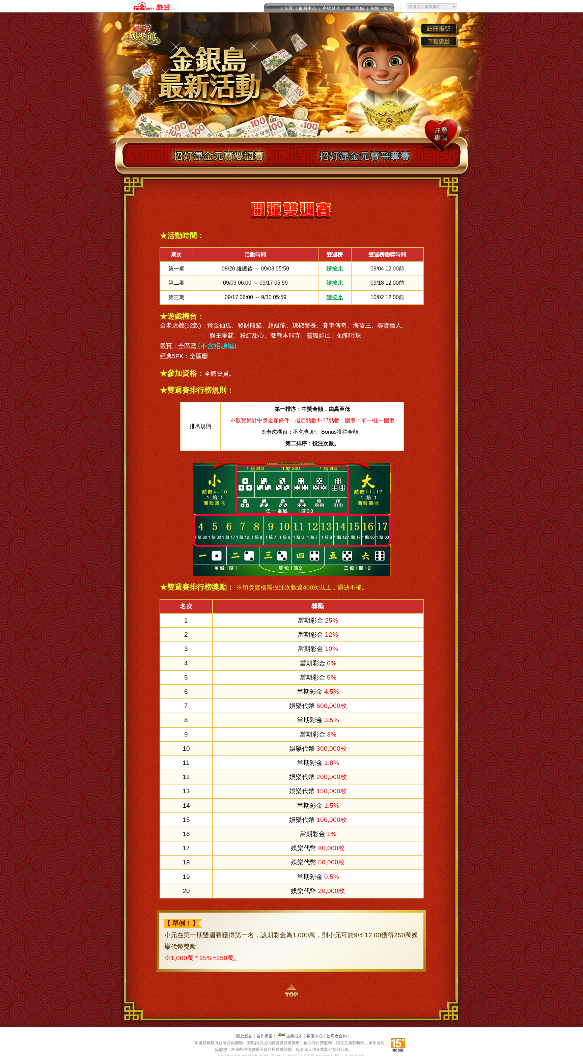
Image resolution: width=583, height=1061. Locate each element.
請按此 (335, 268)
